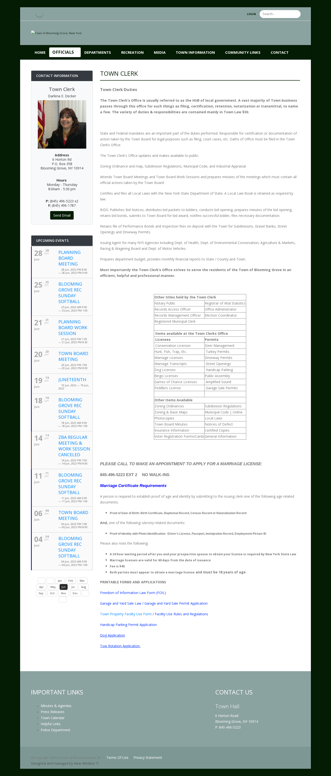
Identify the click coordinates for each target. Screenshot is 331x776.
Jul (73, 587)
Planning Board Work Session (72, 327)
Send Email (62, 215)
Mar (82, 580)
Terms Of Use (117, 757)
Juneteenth (72, 379)
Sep (41, 593)
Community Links (242, 52)
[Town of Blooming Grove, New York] (56, 33)
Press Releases (52, 711)
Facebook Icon (39, 13)
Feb (70, 580)
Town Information (195, 52)
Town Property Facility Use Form (126, 614)
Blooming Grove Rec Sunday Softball (70, 292)
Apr (41, 587)
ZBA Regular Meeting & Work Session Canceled (74, 445)
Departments (97, 52)
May (53, 587)
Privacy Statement (148, 757)
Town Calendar (52, 717)
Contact (280, 52)
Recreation (132, 52)
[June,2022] (41, 581)
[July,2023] (85, 593)
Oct (52, 593)
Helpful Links (51, 724)
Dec (75, 593)
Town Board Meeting (73, 356)
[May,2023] (50, 581)
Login (251, 14)
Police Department (55, 730)
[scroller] (323, 770)
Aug (83, 587)
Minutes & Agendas (56, 705)
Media (160, 52)
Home (40, 52)
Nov (63, 593)
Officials (63, 52)
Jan (60, 580)
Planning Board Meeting (69, 258)
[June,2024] (62, 599)
